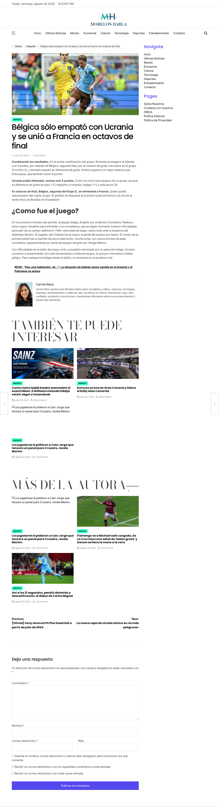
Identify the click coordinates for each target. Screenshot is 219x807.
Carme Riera (39, 155)
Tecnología (121, 33)
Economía (89, 33)
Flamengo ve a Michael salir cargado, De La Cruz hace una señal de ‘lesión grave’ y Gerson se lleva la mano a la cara (107, 539)
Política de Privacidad (158, 120)
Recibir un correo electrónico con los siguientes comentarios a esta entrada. (63, 766)
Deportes (139, 33)
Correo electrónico (25, 740)
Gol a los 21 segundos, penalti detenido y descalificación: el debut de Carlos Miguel (42, 594)
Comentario (20, 683)
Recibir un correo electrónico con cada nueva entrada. (49, 773)
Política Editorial (154, 116)
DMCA (148, 112)
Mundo (74, 33)
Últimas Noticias (55, 33)
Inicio (37, 33)
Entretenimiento (159, 33)
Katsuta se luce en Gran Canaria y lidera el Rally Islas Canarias (106, 389)
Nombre (18, 725)
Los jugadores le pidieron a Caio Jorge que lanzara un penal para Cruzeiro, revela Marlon (43, 448)
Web (81, 740)
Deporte (17, 119)
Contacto (179, 33)
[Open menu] (13, 33)
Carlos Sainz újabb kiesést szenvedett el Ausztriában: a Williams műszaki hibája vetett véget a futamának (41, 391)
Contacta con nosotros (158, 108)
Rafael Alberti (40, 400)
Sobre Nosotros (154, 104)
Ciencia (105, 33)
